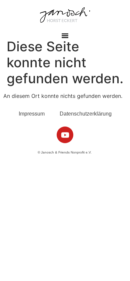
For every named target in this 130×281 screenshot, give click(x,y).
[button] (65, 35)
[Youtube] (65, 135)
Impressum (32, 114)
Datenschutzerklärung (86, 114)
